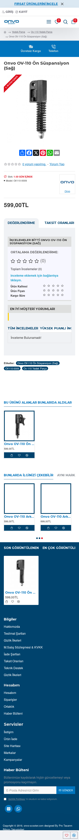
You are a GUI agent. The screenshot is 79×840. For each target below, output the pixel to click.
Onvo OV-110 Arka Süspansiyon (56, 516)
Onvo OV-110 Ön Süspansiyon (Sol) (19, 444)
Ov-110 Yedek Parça (41, 31)
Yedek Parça (18, 31)
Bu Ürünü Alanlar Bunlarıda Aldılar (38, 402)
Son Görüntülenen (21, 548)
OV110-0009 (12, 368)
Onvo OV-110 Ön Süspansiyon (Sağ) (37, 363)
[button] (37, 538)
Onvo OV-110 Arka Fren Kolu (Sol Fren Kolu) (19, 516)
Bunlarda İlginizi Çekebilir (28, 475)
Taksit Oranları (59, 223)
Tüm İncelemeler (23, 328)
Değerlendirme (21, 223)
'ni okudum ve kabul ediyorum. (32, 799)
